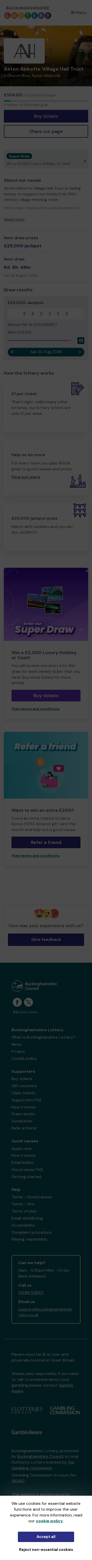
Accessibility (23, 1225)
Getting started (26, 1176)
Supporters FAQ (26, 1100)
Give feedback (46, 939)
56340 (18, 1481)
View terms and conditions (36, 709)
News (16, 1044)
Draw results (23, 1114)
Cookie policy (24, 1058)
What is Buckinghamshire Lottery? (43, 1037)
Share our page (46, 131)
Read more (14, 219)
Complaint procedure (32, 1232)
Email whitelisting (27, 1218)
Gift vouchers (24, 1085)
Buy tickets (46, 116)
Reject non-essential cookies (46, 1549)
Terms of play (24, 1211)
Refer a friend (46, 842)
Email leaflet (23, 1162)
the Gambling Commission (43, 1465)
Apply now (21, 1148)
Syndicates (22, 1121)
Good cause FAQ (27, 1169)
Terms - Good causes (32, 1197)
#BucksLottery (25, 1012)
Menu (81, 12)
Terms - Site (23, 1204)
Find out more (26, 477)
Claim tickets (23, 1093)
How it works (24, 1107)
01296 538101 (30, 1292)
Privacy (18, 1051)
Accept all (46, 1536)
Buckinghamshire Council (40, 1456)
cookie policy (49, 1521)
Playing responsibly (29, 1239)
